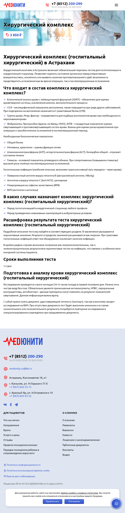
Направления (11, 425)
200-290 (67, 3)
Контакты (68, 450)
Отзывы (8, 440)
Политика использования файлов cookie (28, 470)
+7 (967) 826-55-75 (20, 386)
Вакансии (68, 430)
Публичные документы (75, 445)
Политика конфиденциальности (23, 465)
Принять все (52, 501)
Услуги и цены (11, 435)
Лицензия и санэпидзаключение (81, 440)
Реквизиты (68, 425)
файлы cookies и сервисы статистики (79, 493)
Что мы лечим (11, 420)
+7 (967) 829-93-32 (20, 395)
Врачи (7, 430)
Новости (67, 435)
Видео (66, 454)
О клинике (68, 420)
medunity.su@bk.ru (20, 368)
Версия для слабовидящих (20, 476)
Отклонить (74, 501)
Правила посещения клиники (20, 445)
